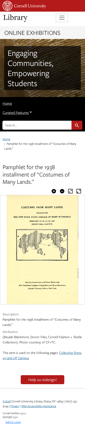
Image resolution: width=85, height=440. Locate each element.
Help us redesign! (42, 379)
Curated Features (16, 112)
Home (7, 103)
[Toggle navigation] (62, 17)
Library (16, 18)
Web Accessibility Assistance (38, 406)
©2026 (7, 401)
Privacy (14, 406)
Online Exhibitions (32, 32)
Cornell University (24, 6)
